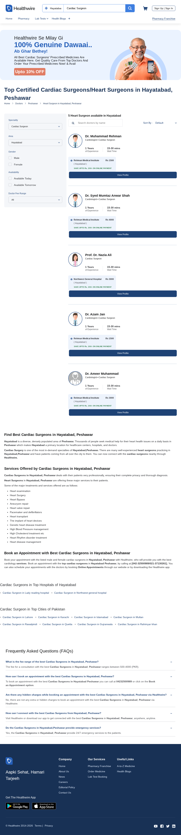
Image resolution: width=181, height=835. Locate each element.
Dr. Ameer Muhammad (102, 373)
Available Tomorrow (25, 185)
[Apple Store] (44, 805)
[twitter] (168, 825)
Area (10, 136)
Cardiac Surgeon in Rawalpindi (20, 624)
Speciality (13, 120)
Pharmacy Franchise (163, 18)
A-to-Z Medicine (126, 766)
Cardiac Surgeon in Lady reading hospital (26, 592)
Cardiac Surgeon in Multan (128, 617)
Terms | (39, 825)
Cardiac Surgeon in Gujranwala (95, 624)
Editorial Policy (67, 787)
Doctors (19, 103)
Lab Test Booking (97, 776)
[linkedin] (173, 825)
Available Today (22, 178)
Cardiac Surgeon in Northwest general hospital (80, 592)
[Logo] (9, 760)
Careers (63, 782)
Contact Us (65, 792)
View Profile (123, 175)
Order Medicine (96, 771)
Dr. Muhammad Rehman (103, 136)
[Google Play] (18, 805)
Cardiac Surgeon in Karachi (53, 617)
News (62, 776)
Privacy (49, 825)
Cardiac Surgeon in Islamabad (91, 617)
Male (16, 158)
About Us (64, 771)
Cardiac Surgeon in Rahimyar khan (137, 624)
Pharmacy (23, 18)
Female (18, 164)
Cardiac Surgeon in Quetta (57, 624)
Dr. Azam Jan (95, 314)
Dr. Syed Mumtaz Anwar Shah (107, 195)
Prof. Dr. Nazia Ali (98, 255)
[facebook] (162, 825)
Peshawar (33, 103)
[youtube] (156, 825)
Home (9, 18)
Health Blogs (59, 18)
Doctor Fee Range (17, 193)
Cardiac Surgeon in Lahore (18, 617)
